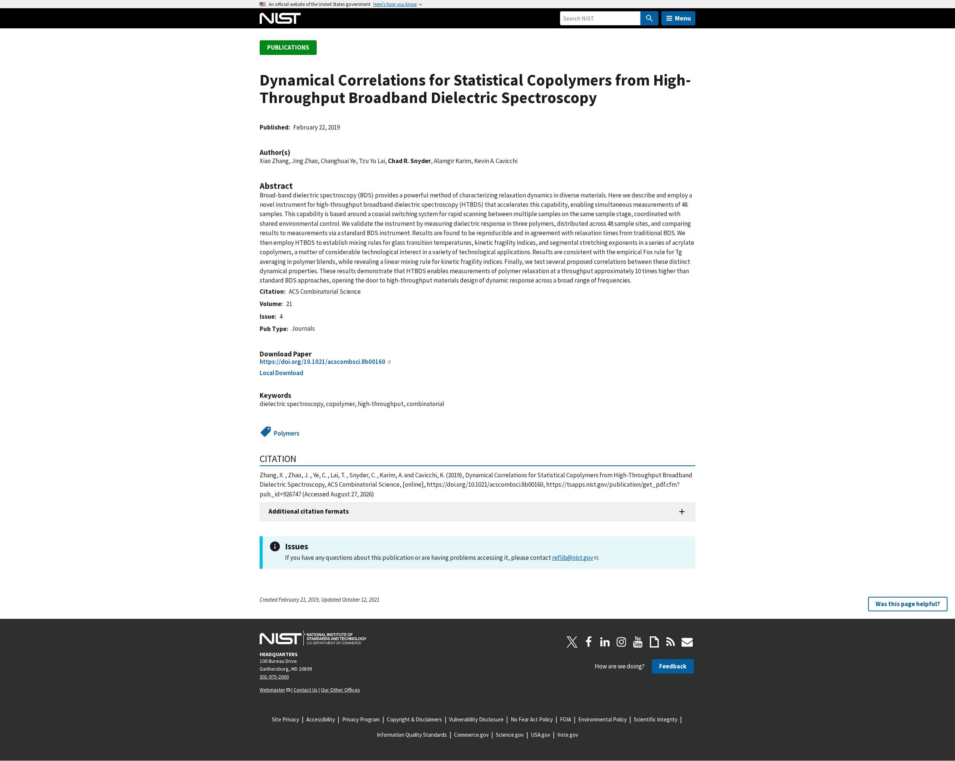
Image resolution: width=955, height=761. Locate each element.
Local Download (281, 373)
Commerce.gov (471, 734)
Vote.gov (567, 734)
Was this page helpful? (908, 604)
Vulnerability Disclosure (476, 719)
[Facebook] (588, 642)
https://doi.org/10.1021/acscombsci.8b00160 (322, 362)
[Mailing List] (687, 642)
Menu (683, 18)
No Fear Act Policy (532, 719)
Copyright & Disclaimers (414, 719)
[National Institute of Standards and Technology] (313, 638)
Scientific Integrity (655, 719)
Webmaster (272, 689)
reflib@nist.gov (572, 557)
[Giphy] (654, 642)
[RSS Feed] (671, 642)
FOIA (565, 719)
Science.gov (510, 734)
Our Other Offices (340, 689)
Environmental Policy (602, 719)
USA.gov (540, 734)
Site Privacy (285, 719)
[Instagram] (621, 642)
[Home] (280, 18)
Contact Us (305, 689)
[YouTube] (638, 642)
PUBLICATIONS (288, 47)
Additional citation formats (309, 511)
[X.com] (572, 642)
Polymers (287, 433)
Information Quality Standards (412, 734)
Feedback (672, 666)
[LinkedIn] (605, 642)
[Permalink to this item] (294, 152)
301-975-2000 (274, 676)
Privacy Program (361, 719)
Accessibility (320, 719)
